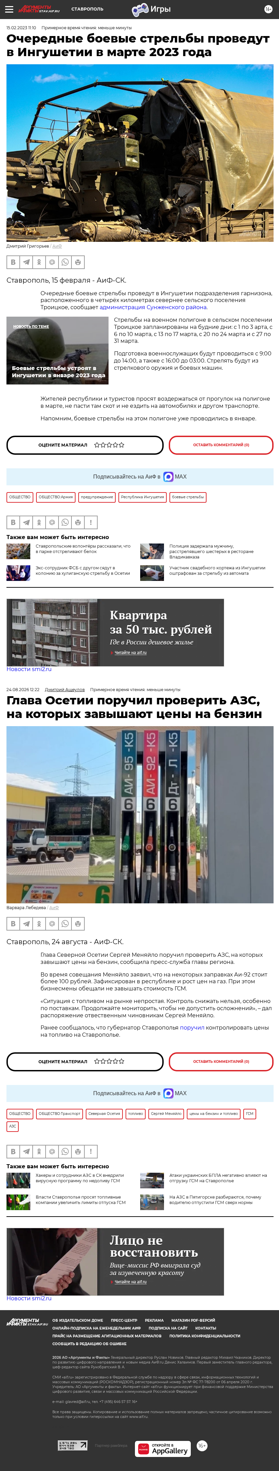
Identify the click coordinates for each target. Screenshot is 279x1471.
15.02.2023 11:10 (21, 27)
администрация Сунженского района (153, 307)
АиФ (57, 246)
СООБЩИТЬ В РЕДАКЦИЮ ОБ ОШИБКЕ (89, 1344)
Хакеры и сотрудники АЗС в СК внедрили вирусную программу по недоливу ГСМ (80, 1178)
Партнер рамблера (111, 1445)
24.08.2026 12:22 (22, 689)
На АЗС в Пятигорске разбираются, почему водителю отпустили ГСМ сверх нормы (215, 1199)
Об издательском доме (77, 1320)
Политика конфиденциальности (204, 1336)
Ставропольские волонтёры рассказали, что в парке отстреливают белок (83, 549)
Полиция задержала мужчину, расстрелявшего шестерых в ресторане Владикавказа (211, 551)
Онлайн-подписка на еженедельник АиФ (96, 1328)
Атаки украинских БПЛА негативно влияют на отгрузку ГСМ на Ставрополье (218, 1178)
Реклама (154, 1320)
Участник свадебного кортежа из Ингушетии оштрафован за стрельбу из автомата (217, 570)
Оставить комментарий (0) (221, 445)
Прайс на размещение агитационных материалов (107, 1336)
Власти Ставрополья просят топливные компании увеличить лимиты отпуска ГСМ (81, 1199)
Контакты (205, 1328)
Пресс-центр (124, 1320)
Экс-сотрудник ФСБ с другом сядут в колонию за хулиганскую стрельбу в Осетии (83, 570)
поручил (192, 1027)
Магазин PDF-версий (193, 1320)
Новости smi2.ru (29, 669)
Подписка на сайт (168, 1328)
